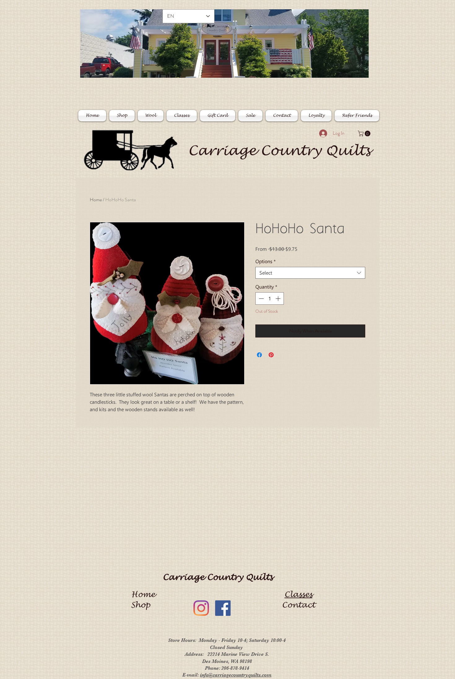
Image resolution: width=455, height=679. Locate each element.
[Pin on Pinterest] (271, 355)
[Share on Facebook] (259, 355)
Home (96, 199)
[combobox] (310, 273)
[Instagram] (201, 608)
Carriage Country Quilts (279, 150)
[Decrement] (260, 298)
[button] (365, 133)
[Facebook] (223, 608)
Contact (298, 605)
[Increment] (278, 298)
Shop (143, 605)
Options (265, 261)
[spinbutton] (269, 298)
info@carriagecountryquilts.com (235, 675)
